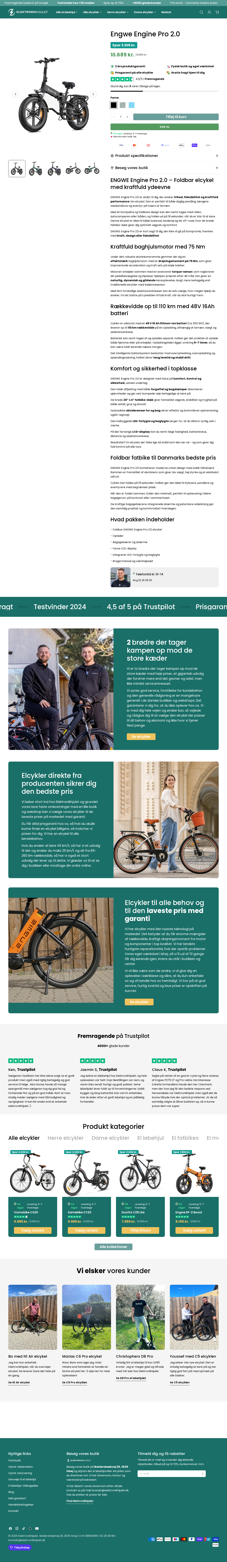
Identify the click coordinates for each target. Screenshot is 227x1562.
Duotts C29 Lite (133, 1212)
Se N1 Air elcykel (19, 1382)
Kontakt (13, 1511)
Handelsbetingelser (21, 1505)
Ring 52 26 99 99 (142, 580)
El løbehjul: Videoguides (23, 1486)
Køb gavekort (17, 1498)
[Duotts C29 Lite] (140, 1172)
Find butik (14, 1460)
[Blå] (131, 105)
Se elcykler (141, 736)
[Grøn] (122, 105)
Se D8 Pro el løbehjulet (131, 1378)
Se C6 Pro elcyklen (74, 1382)
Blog (11, 1492)
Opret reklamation (20, 1467)
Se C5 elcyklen (179, 1382)
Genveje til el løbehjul (22, 1479)
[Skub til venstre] (15, 94)
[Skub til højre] (93, 94)
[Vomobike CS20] (32, 1172)
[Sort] (114, 105)
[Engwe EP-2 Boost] (194, 1172)
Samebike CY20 (79, 1212)
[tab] (24, 1137)
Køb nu (164, 127)
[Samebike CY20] (86, 1172)
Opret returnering (20, 1473)
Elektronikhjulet (28, 1536)
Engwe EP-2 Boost (188, 1212)
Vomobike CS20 (26, 1212)
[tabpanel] (113, 1192)
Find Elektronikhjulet (79, 1501)
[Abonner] (202, 1473)
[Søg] (201, 12)
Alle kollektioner (113, 1246)
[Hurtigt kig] (53, 1154)
